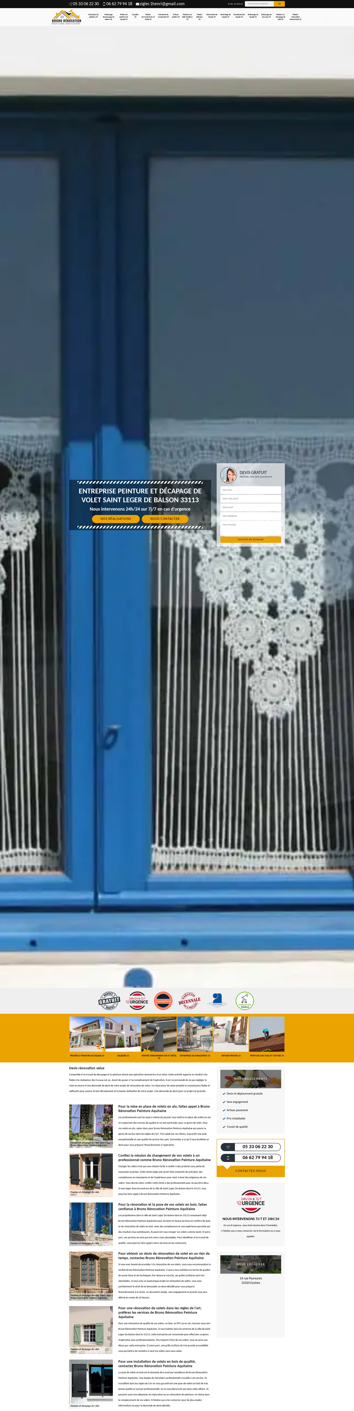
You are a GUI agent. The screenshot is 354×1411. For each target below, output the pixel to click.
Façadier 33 (135, 16)
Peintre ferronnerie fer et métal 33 (148, 17)
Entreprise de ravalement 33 (163, 16)
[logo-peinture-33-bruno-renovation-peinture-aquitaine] (66, 17)
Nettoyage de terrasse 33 (266, 16)
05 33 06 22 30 (86, 4)
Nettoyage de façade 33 (253, 16)
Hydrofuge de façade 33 (226, 16)
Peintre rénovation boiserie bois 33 (295, 17)
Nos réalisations (116, 519)
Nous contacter (165, 519)
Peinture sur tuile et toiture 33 (187, 17)
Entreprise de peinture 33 (93, 16)
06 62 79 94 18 (119, 4)
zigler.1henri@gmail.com (162, 4)
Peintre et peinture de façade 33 (123, 17)
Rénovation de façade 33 (211, 16)
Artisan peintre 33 (176, 16)
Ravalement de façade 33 (239, 16)
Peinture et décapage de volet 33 (280, 17)
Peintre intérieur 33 (199, 17)
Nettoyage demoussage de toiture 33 (108, 17)
